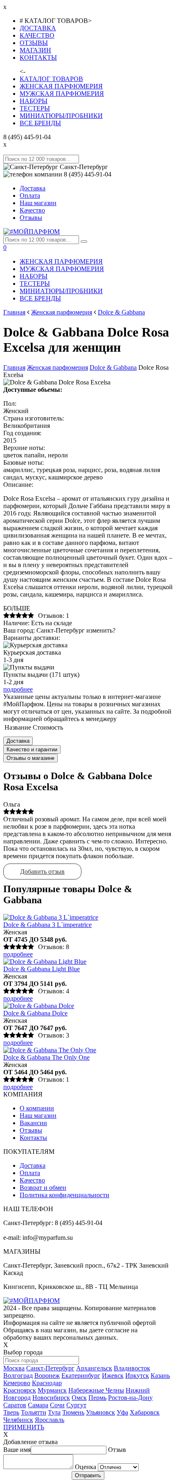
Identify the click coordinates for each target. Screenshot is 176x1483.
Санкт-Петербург (50, 1368)
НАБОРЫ (33, 100)
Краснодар (47, 1382)
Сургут (76, 1405)
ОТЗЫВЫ (34, 42)
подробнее (18, 689)
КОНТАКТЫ (38, 57)
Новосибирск (51, 1397)
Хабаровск (145, 1412)
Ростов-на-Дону (130, 1397)
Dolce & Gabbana (121, 312)
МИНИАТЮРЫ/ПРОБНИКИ (61, 115)
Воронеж (47, 1375)
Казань (160, 1375)
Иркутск (137, 1375)
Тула (54, 1412)
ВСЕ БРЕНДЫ (40, 123)
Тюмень (73, 1412)
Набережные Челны (96, 1390)
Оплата (30, 195)
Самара (38, 1405)
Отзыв (117, 1449)
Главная (14, 312)
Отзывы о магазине (30, 758)
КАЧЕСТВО (37, 35)
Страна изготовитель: (33, 418)
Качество (32, 210)
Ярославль (49, 1419)
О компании (37, 1108)
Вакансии (33, 1122)
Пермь (97, 1397)
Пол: (9, 403)
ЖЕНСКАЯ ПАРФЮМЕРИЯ (61, 86)
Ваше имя (17, 1449)
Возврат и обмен (43, 1187)
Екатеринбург (80, 1375)
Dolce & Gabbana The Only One (46, 1057)
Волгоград (18, 1375)
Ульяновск (100, 1412)
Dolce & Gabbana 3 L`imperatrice (47, 924)
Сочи (57, 1405)
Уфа (122, 1412)
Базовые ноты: (23, 462)
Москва (14, 1368)
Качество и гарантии (32, 749)
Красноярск (19, 1390)
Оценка (85, 1466)
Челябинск (18, 1419)
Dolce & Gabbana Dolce (35, 1013)
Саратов (14, 1405)
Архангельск (94, 1368)
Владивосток (132, 1368)
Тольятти (33, 1412)
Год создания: (22, 433)
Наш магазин (38, 202)
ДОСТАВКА (38, 28)
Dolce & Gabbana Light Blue (41, 968)
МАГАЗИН (35, 50)
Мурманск (52, 1390)
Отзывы (31, 217)
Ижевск (113, 1375)
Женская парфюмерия (61, 312)
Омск (79, 1397)
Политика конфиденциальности (64, 1194)
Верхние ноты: (24, 447)
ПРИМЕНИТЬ (23, 1427)
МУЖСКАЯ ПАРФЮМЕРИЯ (62, 93)
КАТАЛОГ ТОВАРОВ (51, 78)
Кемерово (16, 1382)
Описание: (18, 484)
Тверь (11, 1412)
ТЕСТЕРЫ (35, 108)
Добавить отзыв (42, 871)
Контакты (33, 1137)
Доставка (32, 188)
